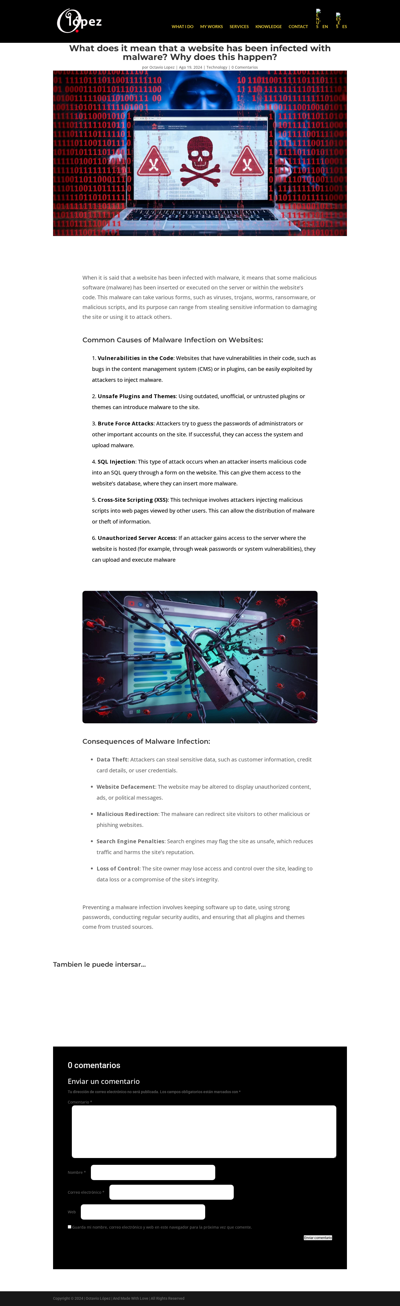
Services (239, 27)
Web (72, 1211)
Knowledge (269, 27)
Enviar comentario (318, 1238)
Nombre (77, 1172)
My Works (211, 27)
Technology (217, 67)
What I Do (182, 27)
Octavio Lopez (162, 67)
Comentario (80, 1102)
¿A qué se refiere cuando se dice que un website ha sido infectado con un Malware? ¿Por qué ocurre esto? (164, 995)
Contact (298, 27)
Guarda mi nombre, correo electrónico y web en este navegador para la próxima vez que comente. (162, 1227)
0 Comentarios (245, 67)
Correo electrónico (86, 1192)
